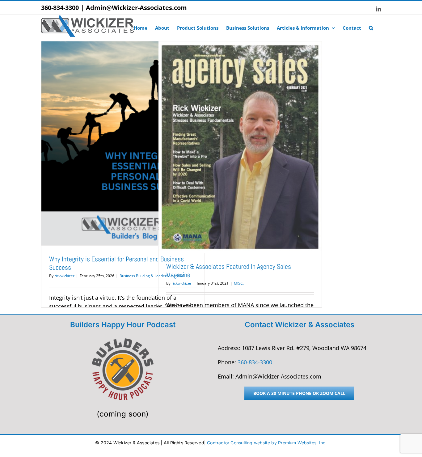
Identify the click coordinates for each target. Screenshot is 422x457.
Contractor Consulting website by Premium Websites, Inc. (267, 442)
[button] (371, 28)
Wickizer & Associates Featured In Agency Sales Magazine (228, 270)
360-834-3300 (60, 7)
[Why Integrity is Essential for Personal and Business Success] (123, 143)
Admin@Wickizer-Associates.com (136, 7)
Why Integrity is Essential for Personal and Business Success (116, 263)
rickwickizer (64, 275)
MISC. (239, 283)
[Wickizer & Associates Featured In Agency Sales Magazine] (240, 147)
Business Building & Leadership (147, 275)
